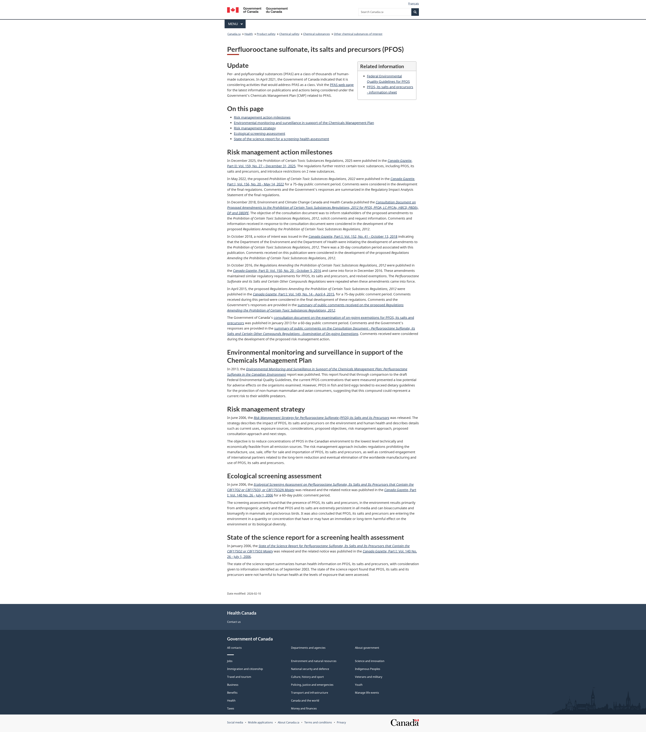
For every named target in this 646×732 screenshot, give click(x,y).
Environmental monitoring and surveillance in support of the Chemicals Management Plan (304, 122)
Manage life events (367, 692)
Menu (233, 24)
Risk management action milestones (262, 117)
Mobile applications (260, 722)
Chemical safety (289, 34)
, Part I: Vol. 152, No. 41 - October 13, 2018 (353, 236)
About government (367, 648)
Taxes (230, 708)
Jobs (229, 661)
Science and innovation (369, 661)
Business (232, 685)
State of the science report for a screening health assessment (281, 139)
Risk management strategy (255, 128)
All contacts (234, 648)
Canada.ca (234, 34)
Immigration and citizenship (245, 669)
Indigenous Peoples (367, 669)
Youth (359, 685)
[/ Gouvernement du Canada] (257, 10)
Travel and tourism (239, 677)
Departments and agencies (308, 648)
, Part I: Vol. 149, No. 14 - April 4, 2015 (293, 294)
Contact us (234, 622)
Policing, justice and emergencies (312, 685)
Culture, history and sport (307, 677)
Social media (235, 722)
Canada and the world (305, 700)
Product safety (266, 34)
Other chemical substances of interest (358, 34)
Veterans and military (368, 677)
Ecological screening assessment (259, 133)
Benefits (232, 692)
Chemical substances (316, 34)
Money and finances (304, 708)
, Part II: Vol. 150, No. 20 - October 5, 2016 (277, 270)
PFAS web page (342, 84)
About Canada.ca (288, 722)
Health (248, 34)
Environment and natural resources (313, 661)
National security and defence (310, 669)
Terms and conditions (318, 722)
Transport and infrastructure (309, 692)
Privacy (341, 722)
